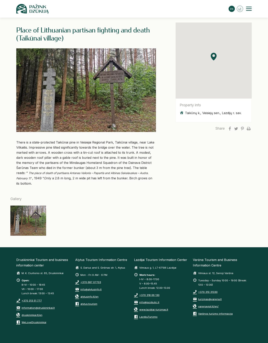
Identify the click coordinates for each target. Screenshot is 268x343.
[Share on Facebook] (230, 128)
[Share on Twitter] (236, 128)
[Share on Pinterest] (242, 128)
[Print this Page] (248, 128)
